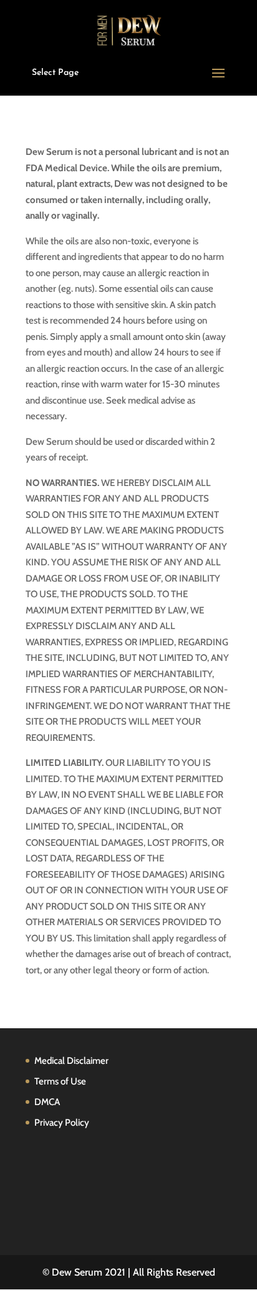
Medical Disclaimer (71, 1060)
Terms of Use (60, 1081)
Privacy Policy (61, 1122)
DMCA (47, 1102)
